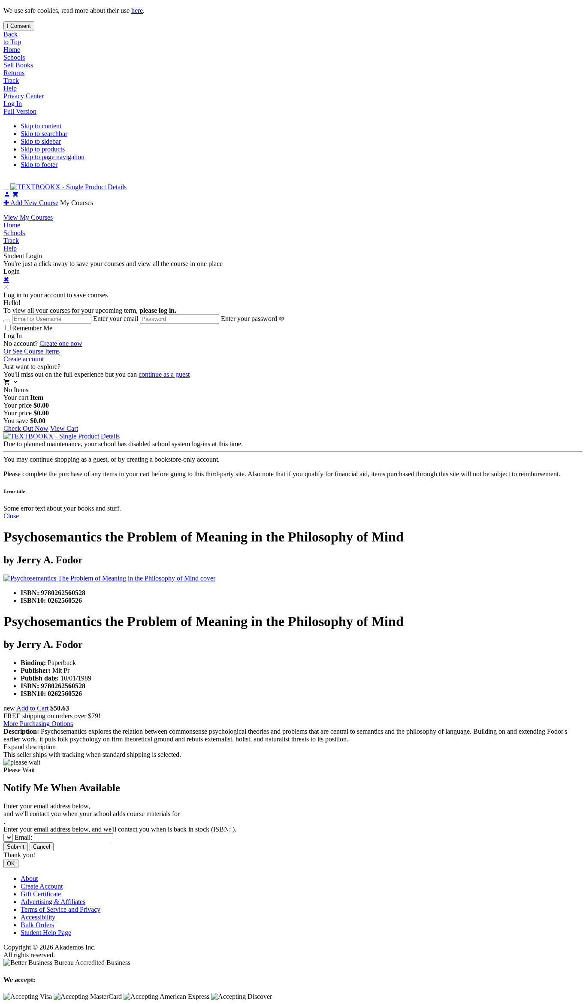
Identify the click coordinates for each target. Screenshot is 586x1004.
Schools (14, 57)
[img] (281, 319)
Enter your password (249, 318)
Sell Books (18, 65)
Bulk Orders (37, 924)
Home (11, 49)
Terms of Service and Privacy (60, 909)
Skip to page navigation (53, 156)
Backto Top (12, 37)
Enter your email (115, 318)
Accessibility (38, 917)
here (137, 10)
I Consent (19, 26)
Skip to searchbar (44, 133)
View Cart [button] (64, 428)
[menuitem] (293, 50)
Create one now (60, 343)
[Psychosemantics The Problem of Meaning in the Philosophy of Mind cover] (293, 578)
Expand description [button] (29, 746)
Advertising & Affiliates (53, 901)
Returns (13, 72)
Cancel (41, 847)
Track (11, 80)
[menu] (293, 405)
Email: (24, 837)
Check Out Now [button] (25, 428)
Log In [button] (12, 335)
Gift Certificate (41, 894)
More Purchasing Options (38, 723)
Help (10, 88)
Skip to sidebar (41, 141)
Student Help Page (46, 932)
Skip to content (41, 126)
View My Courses (28, 217)
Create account (23, 359)
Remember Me (32, 328)
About (29, 878)
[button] (5, 287)
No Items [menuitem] (15, 389)
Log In (12, 103)
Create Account (42, 886)
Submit (15, 847)
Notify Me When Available (61, 787)
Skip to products (43, 149)
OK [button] (11, 863)
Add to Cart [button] (32, 708)
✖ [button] (6, 279)
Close (11, 516)
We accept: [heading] (19, 979)
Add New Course (30, 202)
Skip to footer (39, 164)
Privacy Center (23, 96)
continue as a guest (164, 374)
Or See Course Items (31, 351)
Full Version (19, 111)
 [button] (6, 187)
